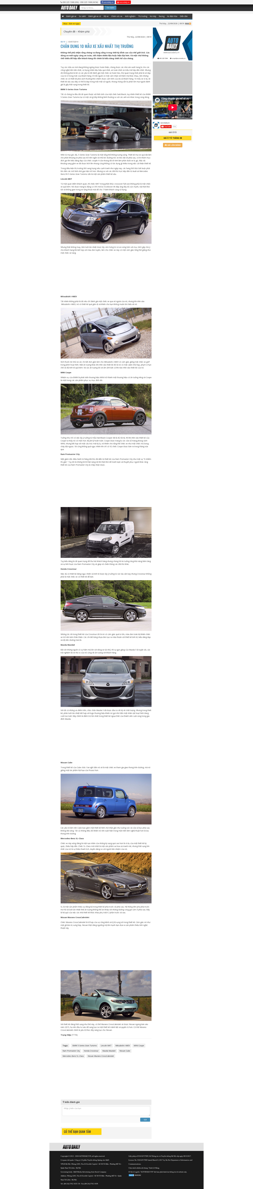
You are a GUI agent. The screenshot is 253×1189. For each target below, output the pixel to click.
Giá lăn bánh (174, 145)
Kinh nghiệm (130, 16)
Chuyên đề (69, 31)
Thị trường (142, 16)
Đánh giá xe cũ (94, 16)
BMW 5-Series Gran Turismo (84, 1045)
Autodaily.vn (108, 2)
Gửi (145, 1119)
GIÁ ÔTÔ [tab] (173, 132)
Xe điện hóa (172, 16)
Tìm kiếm (110, 7)
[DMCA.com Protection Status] (135, 1175)
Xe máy (153, 16)
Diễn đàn (184, 16)
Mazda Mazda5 (109, 1051)
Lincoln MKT (106, 1045)
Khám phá (83, 31)
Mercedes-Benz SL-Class (73, 1056)
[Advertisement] (106, 274)
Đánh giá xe (71, 16)
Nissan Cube (125, 1051)
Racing (161, 16)
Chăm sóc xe (116, 16)
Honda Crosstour (91, 1051)
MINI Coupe (139, 1045)
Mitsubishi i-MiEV (122, 1045)
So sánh (82, 16)
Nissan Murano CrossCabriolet (101, 1056)
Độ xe (106, 16)
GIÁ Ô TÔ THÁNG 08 (173, 138)
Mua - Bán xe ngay (71, 23)
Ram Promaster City (71, 1051)
